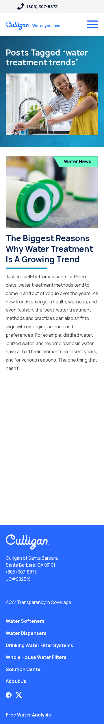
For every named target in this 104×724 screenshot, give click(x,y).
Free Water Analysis (28, 715)
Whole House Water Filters (36, 657)
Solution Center (24, 669)
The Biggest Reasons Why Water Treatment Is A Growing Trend (49, 249)
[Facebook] (9, 695)
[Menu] (92, 24)
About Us (16, 681)
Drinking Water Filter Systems (39, 645)
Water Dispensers (26, 633)
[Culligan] (34, 25)
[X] (19, 695)
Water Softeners (25, 621)
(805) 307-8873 (21, 572)
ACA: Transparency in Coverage (38, 602)
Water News (77, 161)
